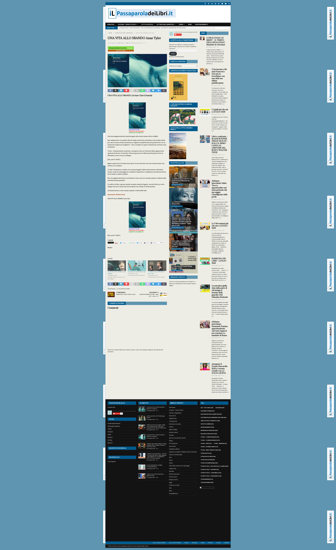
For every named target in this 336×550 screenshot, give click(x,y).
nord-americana (173, 443)
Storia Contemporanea (209, 463)
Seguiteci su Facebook (117, 448)
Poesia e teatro (173, 477)
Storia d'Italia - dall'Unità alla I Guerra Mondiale (217, 466)
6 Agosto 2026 (217, 85)
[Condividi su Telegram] (153, 90)
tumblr (109, 434)
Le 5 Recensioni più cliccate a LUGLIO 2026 (220, 225)
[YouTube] (225, 3)
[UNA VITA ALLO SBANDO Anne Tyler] (137, 86)
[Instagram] (215, 3)
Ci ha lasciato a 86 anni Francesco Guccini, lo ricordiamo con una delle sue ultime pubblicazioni (219, 76)
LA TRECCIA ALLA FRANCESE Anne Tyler (156, 272)
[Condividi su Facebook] (110, 90)
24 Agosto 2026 (151, 460)
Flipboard (110, 443)
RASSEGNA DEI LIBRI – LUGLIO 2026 (219, 260)
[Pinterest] (222, 3)
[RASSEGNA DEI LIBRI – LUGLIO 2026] (205, 268)
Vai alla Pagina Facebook (114, 423)
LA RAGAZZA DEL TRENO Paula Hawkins (117, 272)
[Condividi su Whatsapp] (142, 90)
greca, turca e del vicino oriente (177, 438)
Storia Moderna (207, 482)
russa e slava (172, 446)
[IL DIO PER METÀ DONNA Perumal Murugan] (141, 467)
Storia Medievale (207, 479)
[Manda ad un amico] (131, 90)
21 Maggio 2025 (176, 184)
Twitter (110, 429)
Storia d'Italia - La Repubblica (211, 473)
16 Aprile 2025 (176, 270)
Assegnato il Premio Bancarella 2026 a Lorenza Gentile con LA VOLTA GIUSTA (219, 368)
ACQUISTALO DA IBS (134, 130)
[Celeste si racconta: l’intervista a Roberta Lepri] (141, 476)
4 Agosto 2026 (217, 114)
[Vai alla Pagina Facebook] (205, 3)
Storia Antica (206, 453)
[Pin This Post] (126, 90)
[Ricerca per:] (219, 28)
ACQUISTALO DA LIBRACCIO (136, 133)
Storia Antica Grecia (208, 456)
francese (171, 435)
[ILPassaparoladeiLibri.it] (141, 22)
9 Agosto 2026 (212, 47)
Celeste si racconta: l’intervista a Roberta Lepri (155, 474)
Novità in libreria (207, 424)
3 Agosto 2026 (217, 155)
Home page (110, 24)
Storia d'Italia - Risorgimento (211, 476)
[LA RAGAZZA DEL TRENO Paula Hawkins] (117, 265)
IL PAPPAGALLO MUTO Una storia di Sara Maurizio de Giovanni (182, 180)
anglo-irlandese (173, 429)
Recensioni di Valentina (209, 430)
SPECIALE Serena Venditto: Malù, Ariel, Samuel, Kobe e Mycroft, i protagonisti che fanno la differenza (156, 426)
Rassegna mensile (207, 427)
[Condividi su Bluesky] (158, 90)
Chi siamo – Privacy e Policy (127, 24)
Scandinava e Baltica (174, 449)
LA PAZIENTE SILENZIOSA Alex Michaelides (183, 203)
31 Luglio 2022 (113, 43)
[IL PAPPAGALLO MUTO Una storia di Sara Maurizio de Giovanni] (183, 177)
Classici (171, 463)
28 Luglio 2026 (217, 338)
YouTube (110, 440)
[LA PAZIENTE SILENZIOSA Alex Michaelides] (183, 198)
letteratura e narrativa (165, 24)
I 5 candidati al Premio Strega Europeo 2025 (182, 267)
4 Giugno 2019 (176, 206)
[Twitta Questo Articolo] (115, 90)
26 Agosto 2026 (151, 410)
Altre (170, 457)
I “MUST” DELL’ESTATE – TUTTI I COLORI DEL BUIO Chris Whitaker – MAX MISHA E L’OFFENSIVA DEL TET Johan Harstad (157, 456)
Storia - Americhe (220, 443)
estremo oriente (173, 432)
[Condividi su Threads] (164, 90)
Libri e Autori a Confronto (210, 421)
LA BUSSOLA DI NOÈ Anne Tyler (137, 272)
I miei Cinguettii (112, 461)
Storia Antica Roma (208, 460)
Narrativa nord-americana (135, 43)
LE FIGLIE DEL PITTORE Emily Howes (156, 416)
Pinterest (110, 437)
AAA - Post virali (207, 408)
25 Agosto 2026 (151, 438)
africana (171, 427)
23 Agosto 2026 (151, 477)
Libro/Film (171, 471)
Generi (181, 24)
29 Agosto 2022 (177, 249)
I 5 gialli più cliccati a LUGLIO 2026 (220, 110)
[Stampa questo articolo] (137, 90)
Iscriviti (173, 54)
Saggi (170, 482)
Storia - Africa (206, 443)
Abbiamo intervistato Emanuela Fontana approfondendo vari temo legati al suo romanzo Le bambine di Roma (220, 329)
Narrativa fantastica (174, 474)
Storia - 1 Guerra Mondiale (210, 437)
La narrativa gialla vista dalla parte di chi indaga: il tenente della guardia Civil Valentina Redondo (220, 291)
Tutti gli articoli (147, 24)
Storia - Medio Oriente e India (211, 450)
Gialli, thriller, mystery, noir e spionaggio (179, 466)
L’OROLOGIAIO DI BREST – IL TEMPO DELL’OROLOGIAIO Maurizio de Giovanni (215, 41)
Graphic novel (172, 468)
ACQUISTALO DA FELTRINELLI (136, 131)
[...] (211, 64)
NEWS (203, 33)
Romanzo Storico (173, 480)
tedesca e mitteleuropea (175, 455)
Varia (170, 488)
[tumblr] (218, 3)
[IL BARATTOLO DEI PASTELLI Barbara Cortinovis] (141, 409)
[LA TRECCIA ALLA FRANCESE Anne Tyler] (157, 265)
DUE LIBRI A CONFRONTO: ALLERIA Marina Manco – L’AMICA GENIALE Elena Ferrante (182, 244)
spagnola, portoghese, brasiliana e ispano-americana (183, 452)
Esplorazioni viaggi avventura (211, 414)
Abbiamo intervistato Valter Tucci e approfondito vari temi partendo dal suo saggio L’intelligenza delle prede (219, 189)
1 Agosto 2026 (217, 230)
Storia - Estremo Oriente (209, 447)
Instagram (110, 432)
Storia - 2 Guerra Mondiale (210, 440)
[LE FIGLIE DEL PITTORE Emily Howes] (141, 418)
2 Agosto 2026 (217, 199)
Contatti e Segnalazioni (175, 413)
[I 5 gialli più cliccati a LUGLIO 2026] (205, 119)
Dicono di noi (172, 416)
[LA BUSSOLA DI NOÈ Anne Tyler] (137, 265)
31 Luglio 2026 (217, 265)
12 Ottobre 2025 (177, 227)
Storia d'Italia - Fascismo (210, 469)
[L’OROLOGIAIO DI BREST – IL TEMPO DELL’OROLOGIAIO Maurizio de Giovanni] (202, 50)
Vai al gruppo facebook (114, 426)
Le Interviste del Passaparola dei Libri (213, 417)
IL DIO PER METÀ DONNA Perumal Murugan (154, 465)
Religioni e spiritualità (209, 434)
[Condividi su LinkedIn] (121, 90)
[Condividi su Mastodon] (147, 90)
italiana (171, 441)
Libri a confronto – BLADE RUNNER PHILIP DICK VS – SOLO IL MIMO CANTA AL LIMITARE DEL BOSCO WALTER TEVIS (220, 144)
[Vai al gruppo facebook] (208, 3)
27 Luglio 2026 (217, 375)
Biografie (220, 408)
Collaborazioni (172, 418)
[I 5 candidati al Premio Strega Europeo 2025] (183, 262)
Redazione (122, 43)
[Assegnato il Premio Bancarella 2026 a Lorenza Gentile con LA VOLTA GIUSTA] (205, 377)
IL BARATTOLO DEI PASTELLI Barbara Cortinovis (156, 407)
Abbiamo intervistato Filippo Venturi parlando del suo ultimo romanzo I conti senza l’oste (157, 445)
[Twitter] (212, 3)
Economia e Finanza (207, 411)
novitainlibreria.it (201, 24)
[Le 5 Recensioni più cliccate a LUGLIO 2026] (205, 237)
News (190, 24)
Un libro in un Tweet (174, 485)
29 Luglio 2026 (217, 299)
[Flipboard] (229, 3)
